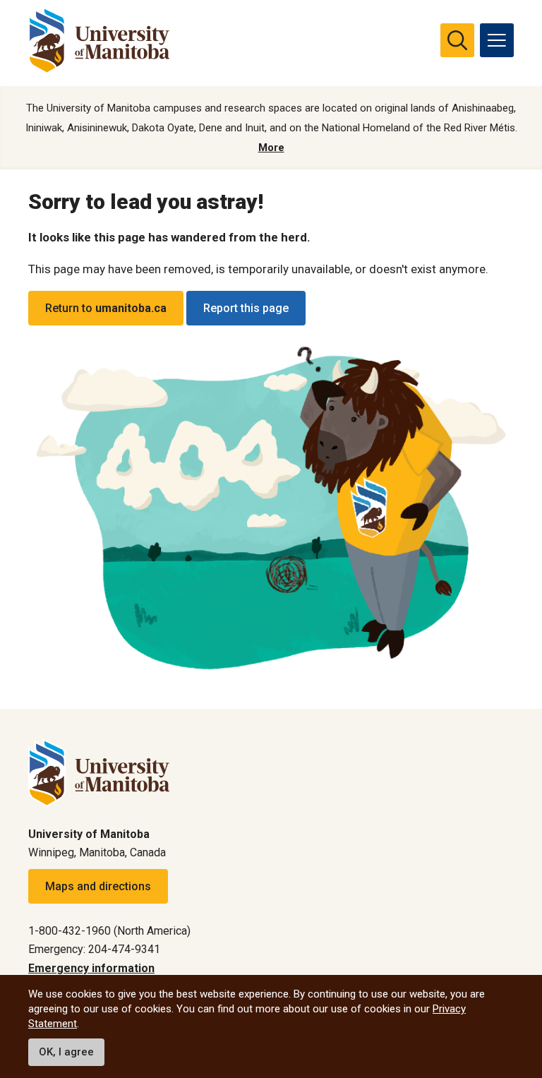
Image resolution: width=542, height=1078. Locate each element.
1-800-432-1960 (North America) (109, 931)
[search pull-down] (457, 40)
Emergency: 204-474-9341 (94, 949)
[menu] (497, 40)
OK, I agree (66, 1052)
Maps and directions (98, 886)
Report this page (246, 308)
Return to (106, 308)
